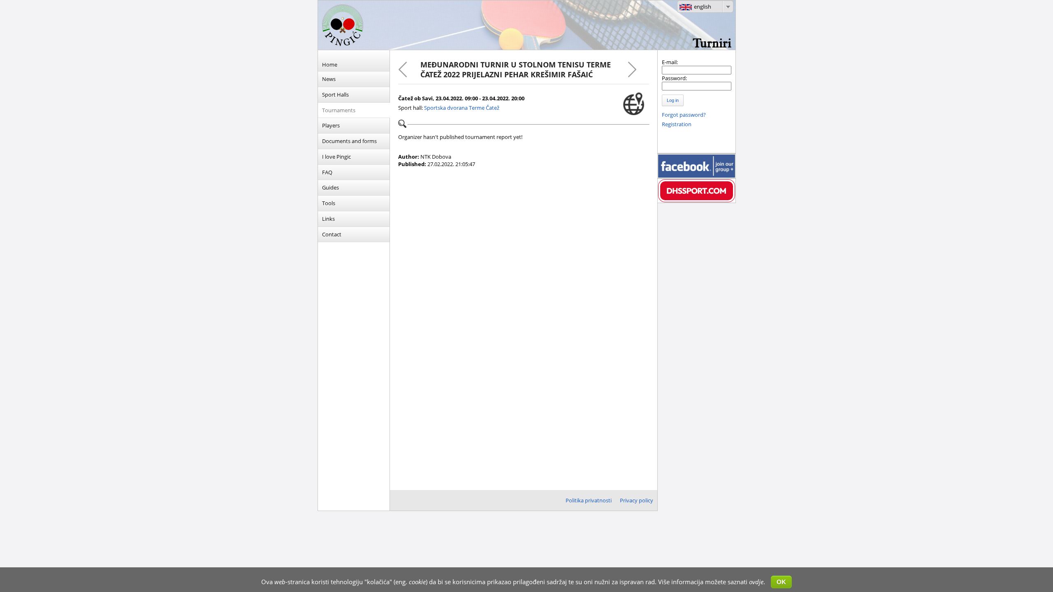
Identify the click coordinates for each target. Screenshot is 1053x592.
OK (781, 581)
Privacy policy (636, 500)
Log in (673, 100)
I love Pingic (336, 156)
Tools (328, 203)
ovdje (756, 582)
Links (328, 218)
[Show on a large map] (633, 103)
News (329, 79)
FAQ (327, 172)
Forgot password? (684, 114)
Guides (330, 187)
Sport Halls (335, 94)
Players (331, 125)
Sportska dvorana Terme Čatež (461, 107)
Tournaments (338, 110)
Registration (676, 124)
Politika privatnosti (589, 500)
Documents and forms (349, 141)
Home (329, 64)
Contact (331, 234)
